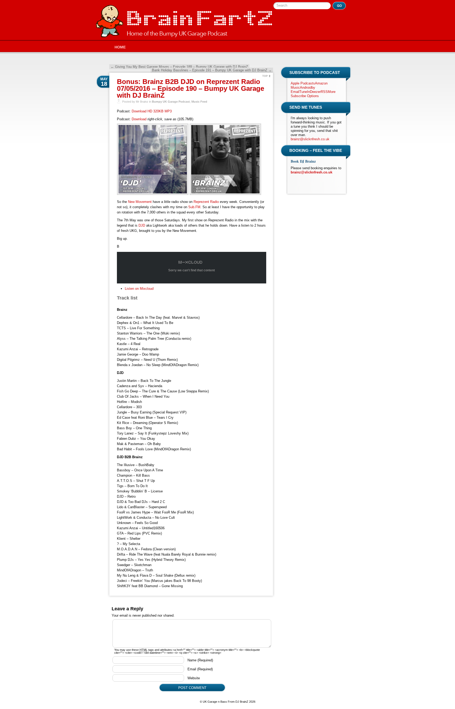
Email (200, 669)
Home (120, 47)
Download (139, 119)
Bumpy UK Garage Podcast (171, 101)
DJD (142, 225)
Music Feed (199, 101)
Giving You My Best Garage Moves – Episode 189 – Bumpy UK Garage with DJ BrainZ (179, 67)
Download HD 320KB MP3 (152, 111)
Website (193, 678)
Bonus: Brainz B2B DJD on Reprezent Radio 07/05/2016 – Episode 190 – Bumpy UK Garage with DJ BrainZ (190, 88)
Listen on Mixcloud (139, 289)
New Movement (140, 202)
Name (200, 660)
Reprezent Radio (206, 202)
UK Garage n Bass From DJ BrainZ (184, 21)
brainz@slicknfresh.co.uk (310, 139)
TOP (265, 75)
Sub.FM (194, 207)
